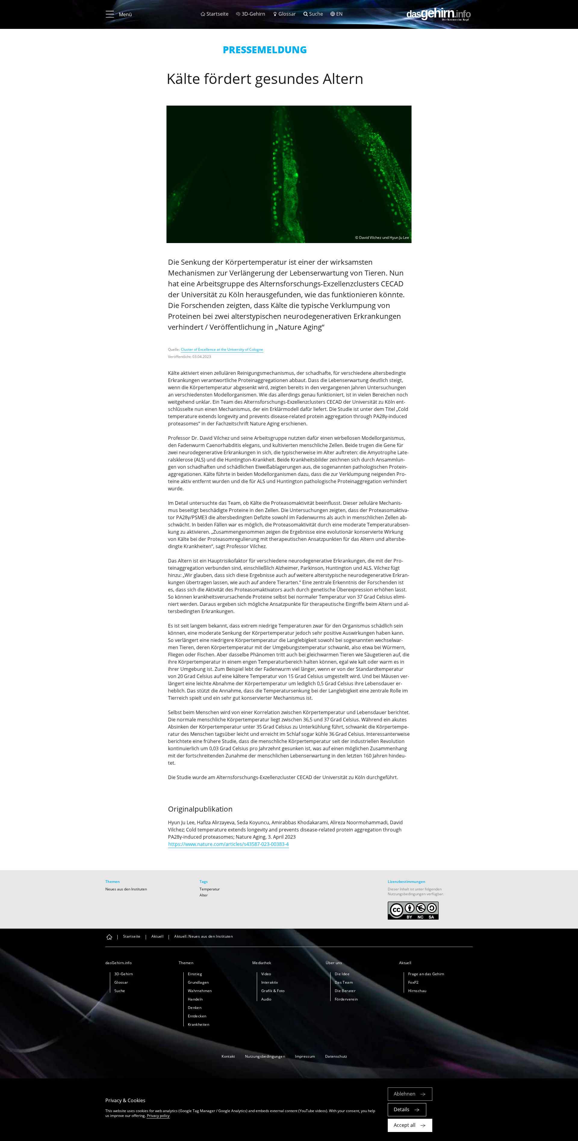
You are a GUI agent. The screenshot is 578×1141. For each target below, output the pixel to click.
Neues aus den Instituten (126, 889)
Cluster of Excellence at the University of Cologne (222, 349)
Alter (204, 895)
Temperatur (210, 889)
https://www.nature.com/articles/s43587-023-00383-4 (228, 844)
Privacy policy (158, 1115)
